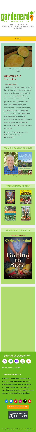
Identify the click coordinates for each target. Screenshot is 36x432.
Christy (8, 132)
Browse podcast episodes (11, 367)
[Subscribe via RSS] (28, 361)
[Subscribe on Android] (22, 361)
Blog (7, 135)
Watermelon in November (12, 77)
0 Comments (10, 137)
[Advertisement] (17, 319)
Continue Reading (12, 84)
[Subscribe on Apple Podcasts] (4, 361)
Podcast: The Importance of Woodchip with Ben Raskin (18, 176)
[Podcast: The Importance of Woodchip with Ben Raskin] (18, 163)
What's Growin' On (16, 135)
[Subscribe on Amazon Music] (16, 361)
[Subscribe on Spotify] (10, 361)
